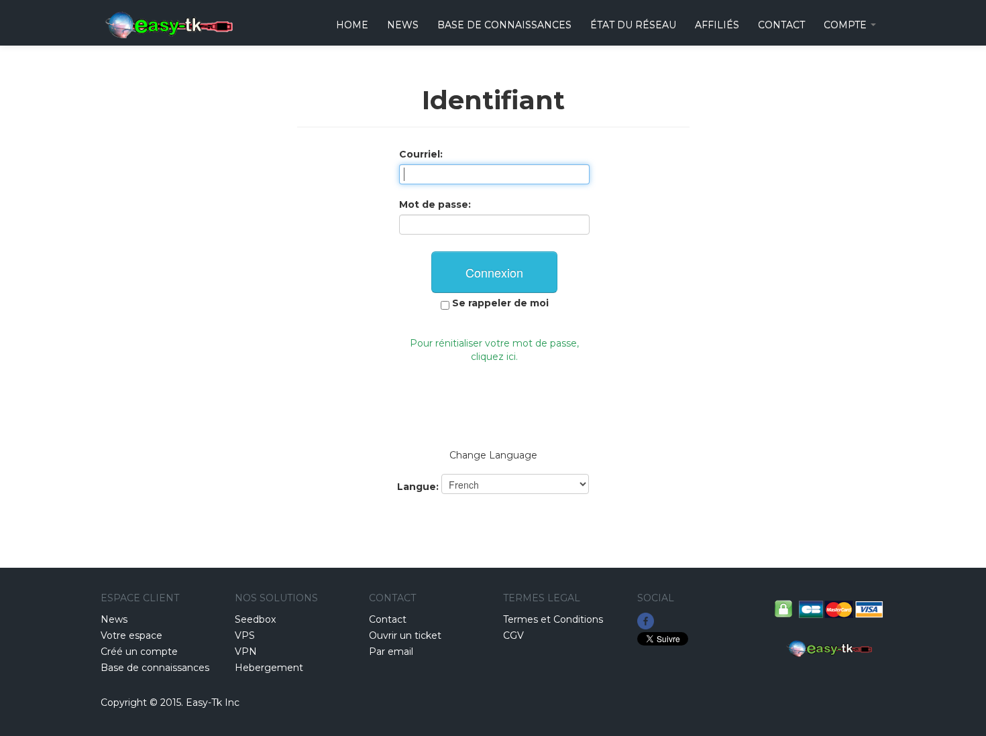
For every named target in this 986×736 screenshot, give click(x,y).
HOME (352, 25)
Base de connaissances (504, 25)
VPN (246, 652)
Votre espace (131, 635)
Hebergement (269, 668)
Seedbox (255, 619)
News (403, 25)
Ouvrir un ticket (405, 635)
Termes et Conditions (553, 619)
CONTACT (781, 25)
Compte (846, 25)
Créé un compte (139, 652)
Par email (391, 652)
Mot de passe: (435, 204)
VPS (245, 635)
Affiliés (717, 25)
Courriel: (421, 154)
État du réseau (633, 25)
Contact (387, 619)
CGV (513, 635)
